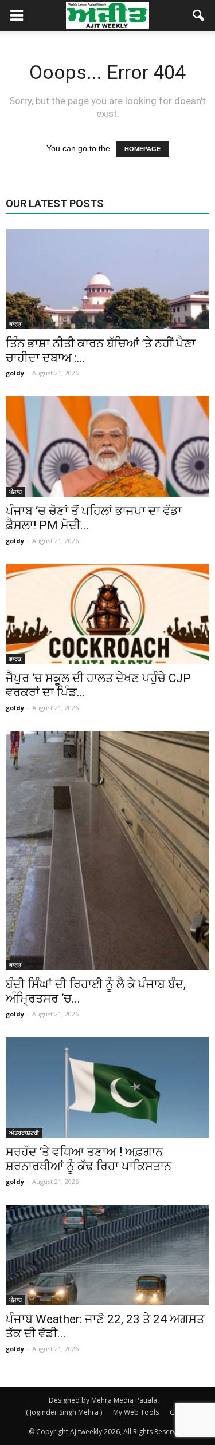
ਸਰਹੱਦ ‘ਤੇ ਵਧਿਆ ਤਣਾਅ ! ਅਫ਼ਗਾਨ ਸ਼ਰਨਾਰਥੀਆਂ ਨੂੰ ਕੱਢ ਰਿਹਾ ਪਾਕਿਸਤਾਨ (88, 1159)
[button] (199, 15)
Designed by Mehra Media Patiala (103, 1400)
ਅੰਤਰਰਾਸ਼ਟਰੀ (24, 1133)
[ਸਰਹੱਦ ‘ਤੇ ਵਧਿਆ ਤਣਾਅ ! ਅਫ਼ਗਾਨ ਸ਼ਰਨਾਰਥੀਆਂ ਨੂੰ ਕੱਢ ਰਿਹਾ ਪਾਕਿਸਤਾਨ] (107, 1087)
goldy (15, 373)
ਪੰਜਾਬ (15, 492)
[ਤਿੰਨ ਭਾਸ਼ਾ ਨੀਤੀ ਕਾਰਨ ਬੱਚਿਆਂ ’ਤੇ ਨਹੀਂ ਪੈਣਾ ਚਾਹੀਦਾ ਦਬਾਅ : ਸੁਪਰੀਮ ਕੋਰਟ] (107, 279)
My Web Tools (136, 1412)
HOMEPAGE (142, 148)
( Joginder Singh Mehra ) (64, 1412)
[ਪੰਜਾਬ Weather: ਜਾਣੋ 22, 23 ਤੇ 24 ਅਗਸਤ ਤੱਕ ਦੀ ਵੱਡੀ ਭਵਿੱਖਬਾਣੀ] (107, 1255)
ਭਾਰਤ (15, 324)
